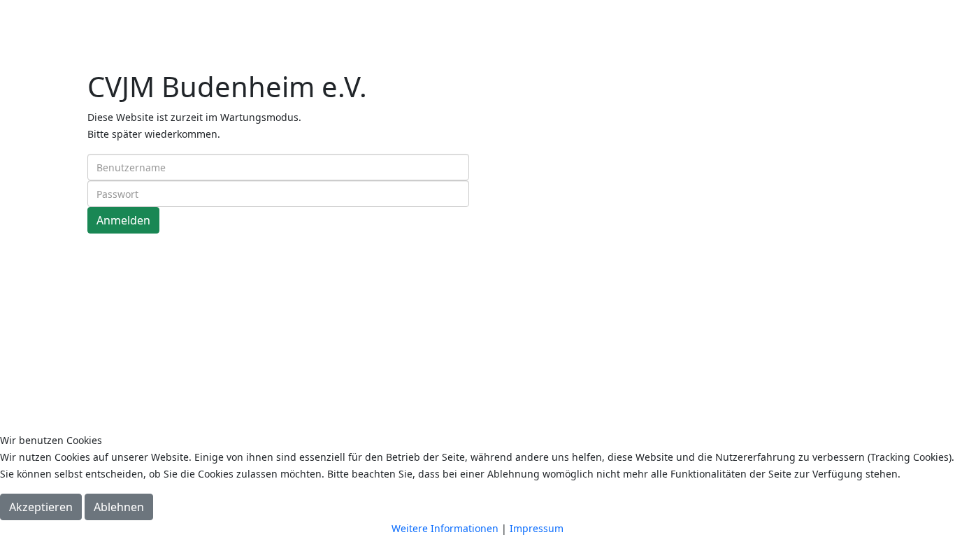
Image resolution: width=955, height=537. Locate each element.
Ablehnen (119, 507)
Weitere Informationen (445, 528)
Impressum (536, 528)
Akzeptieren (41, 507)
